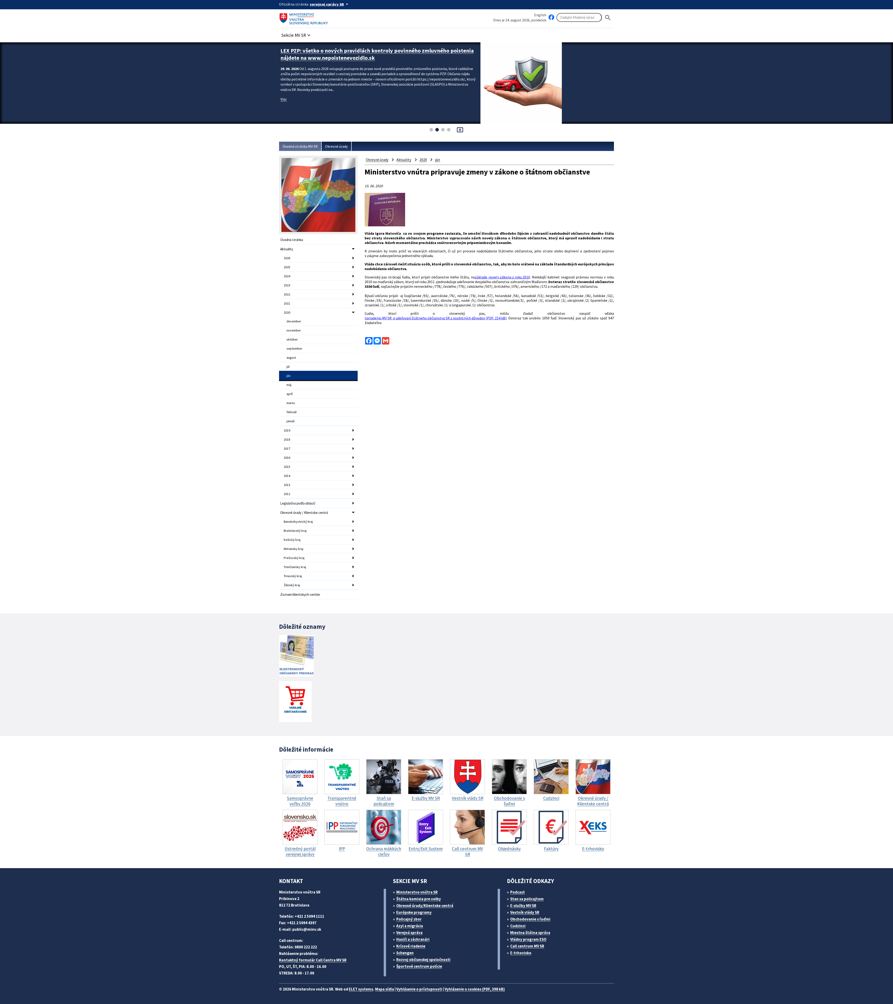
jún (288, 376)
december (294, 321)
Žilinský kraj (292, 585)
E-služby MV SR (523, 905)
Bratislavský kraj (295, 531)
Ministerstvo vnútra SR (417, 892)
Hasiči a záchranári (413, 939)
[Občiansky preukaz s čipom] (296, 656)
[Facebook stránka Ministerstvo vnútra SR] (551, 17)
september (294, 348)
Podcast (517, 892)
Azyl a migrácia (409, 925)
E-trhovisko (520, 952)
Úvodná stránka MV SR (300, 146)
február (292, 412)
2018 (287, 439)
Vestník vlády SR (524, 912)
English (540, 15)
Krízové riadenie (410, 946)
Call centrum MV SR (527, 946)
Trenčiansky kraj (295, 567)
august (291, 357)
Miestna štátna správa (530, 932)
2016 (287, 457)
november (294, 330)
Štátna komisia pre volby (418, 898)
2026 (287, 258)
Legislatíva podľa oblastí (297, 503)
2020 (287, 312)
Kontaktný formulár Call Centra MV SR (313, 960)
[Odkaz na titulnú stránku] (304, 17)
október (292, 339)
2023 (287, 285)
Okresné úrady (336, 146)
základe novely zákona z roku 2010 (502, 277)
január (291, 421)
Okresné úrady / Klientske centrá (304, 512)
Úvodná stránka (291, 240)
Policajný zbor (409, 919)
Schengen (405, 952)
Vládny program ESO (528, 939)
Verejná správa (409, 932)
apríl (290, 394)
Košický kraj (292, 540)
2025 (287, 267)
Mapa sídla (384, 989)
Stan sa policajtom (527, 898)
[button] (296, 34)
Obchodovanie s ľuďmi (530, 919)
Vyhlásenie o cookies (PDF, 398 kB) (475, 989)
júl (288, 367)
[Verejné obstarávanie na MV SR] (295, 702)
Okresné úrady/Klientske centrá (424, 905)
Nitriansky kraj (293, 549)
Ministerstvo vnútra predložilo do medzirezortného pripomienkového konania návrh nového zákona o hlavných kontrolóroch (377, 54)
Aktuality (286, 249)
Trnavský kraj (293, 576)
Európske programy (414, 912)
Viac (283, 99)
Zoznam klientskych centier (300, 594)
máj (289, 385)
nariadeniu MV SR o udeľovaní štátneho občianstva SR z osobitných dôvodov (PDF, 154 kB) (435, 318)
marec (291, 403)
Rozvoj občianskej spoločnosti (423, 959)
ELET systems (361, 989)
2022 (287, 294)
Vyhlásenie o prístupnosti (419, 989)
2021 (287, 303)
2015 (287, 467)
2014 (287, 476)
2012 (287, 494)
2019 (287, 430)
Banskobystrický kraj (298, 521)
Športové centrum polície (419, 966)
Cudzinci (518, 925)
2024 (287, 276)
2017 (287, 448)
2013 (287, 485)
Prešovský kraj (294, 558)
